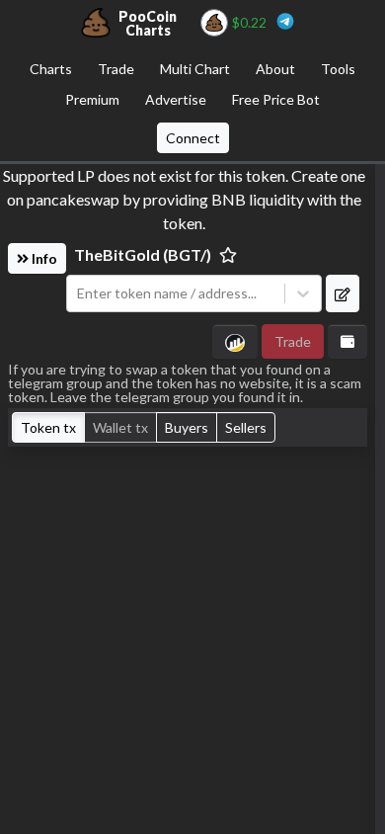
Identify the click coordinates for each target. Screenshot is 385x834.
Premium (92, 99)
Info (43, 258)
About (275, 68)
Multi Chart (195, 68)
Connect (193, 137)
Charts (51, 68)
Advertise (175, 99)
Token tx (48, 427)
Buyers (186, 427)
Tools (338, 68)
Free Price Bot (276, 99)
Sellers (246, 427)
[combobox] (175, 294)
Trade (116, 68)
